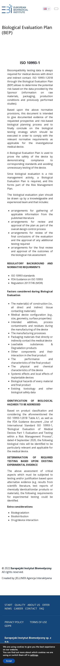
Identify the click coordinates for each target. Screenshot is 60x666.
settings (34, 655)
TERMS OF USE (38, 622)
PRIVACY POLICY (14, 622)
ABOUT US (34, 605)
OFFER (46, 605)
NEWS (8, 608)
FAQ (41, 608)
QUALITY (20, 605)
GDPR (8, 626)
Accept (9, 661)
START (8, 605)
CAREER (18, 608)
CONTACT (31, 608)
